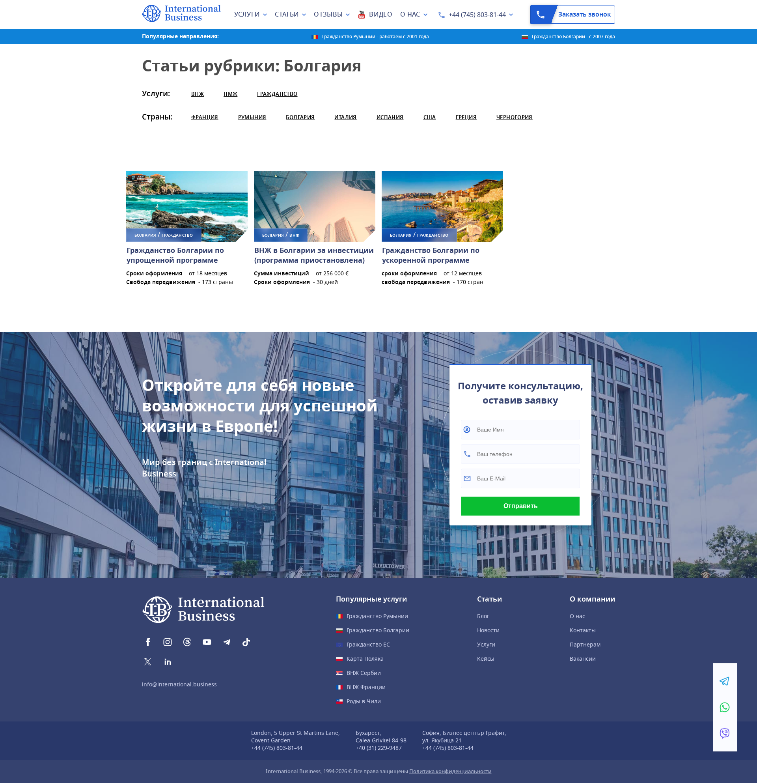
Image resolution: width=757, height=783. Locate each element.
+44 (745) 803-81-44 (477, 15)
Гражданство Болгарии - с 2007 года (573, 37)
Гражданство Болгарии (378, 630)
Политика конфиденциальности (450, 771)
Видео (380, 14)
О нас (577, 616)
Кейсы (485, 659)
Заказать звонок (584, 14)
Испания (390, 117)
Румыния (252, 117)
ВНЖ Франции (366, 687)
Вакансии (583, 659)
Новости (488, 630)
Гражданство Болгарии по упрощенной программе (175, 255)
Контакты (583, 630)
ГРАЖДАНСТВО (277, 94)
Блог (483, 616)
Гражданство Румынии (377, 616)
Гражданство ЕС (368, 645)
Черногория (514, 117)
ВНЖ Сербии (364, 673)
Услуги (486, 645)
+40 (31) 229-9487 (379, 748)
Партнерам (585, 645)
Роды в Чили (364, 701)
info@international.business (179, 684)
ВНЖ (197, 94)
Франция (204, 117)
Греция (466, 117)
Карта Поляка (365, 659)
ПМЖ (230, 94)
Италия (345, 117)
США (429, 117)
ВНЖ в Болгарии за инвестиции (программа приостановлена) (314, 255)
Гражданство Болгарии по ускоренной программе (430, 255)
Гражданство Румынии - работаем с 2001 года (375, 37)
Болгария (300, 117)
